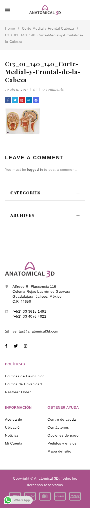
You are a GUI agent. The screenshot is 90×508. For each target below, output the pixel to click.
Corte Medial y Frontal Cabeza (48, 28)
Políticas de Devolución (25, 376)
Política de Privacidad (23, 384)
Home (10, 28)
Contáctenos (58, 427)
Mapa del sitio (59, 451)
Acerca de (13, 419)
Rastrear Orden (18, 392)
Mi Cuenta (13, 443)
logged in (35, 169)
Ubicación (13, 427)
